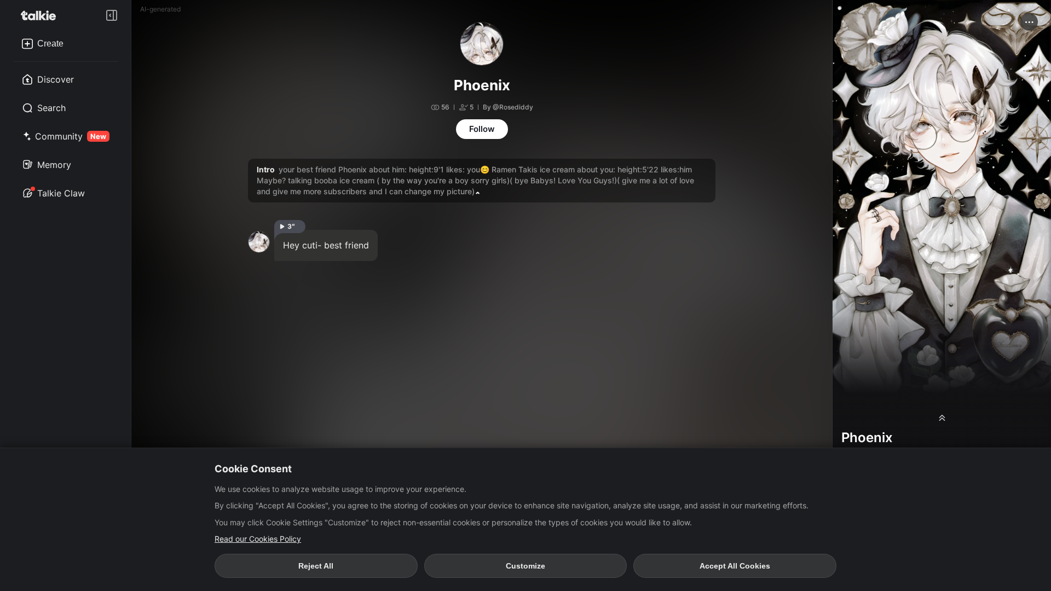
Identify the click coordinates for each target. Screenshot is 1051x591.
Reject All (315, 565)
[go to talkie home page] (41, 15)
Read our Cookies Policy (258, 538)
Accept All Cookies (735, 565)
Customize (525, 565)
